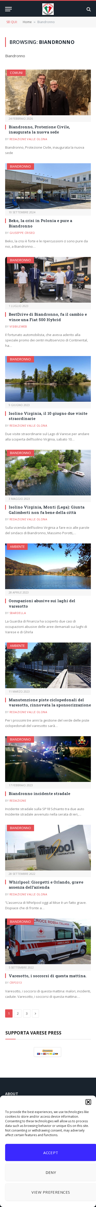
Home (27, 22)
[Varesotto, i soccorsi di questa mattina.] (48, 941)
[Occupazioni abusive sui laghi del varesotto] (48, 566)
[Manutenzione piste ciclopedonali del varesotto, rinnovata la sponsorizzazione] (48, 665)
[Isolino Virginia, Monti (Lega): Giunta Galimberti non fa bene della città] (48, 472)
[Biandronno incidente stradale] (48, 759)
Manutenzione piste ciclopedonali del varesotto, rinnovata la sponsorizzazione (50, 702)
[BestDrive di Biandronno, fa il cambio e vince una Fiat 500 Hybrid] (48, 280)
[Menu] (8, 9)
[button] (88, 1102)
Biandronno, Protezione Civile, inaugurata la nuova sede (39, 129)
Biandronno (20, 166)
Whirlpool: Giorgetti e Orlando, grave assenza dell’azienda (46, 884)
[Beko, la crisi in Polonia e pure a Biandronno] (48, 186)
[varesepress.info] (48, 9)
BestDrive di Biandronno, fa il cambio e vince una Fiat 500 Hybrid (48, 317)
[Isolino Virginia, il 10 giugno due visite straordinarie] (48, 379)
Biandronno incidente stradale (39, 793)
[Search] (88, 9)
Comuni (16, 73)
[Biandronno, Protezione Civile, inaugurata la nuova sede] (48, 92)
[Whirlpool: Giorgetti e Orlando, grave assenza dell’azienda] (48, 847)
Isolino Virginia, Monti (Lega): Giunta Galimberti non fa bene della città (46, 509)
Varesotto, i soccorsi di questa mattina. (48, 975)
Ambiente (17, 546)
